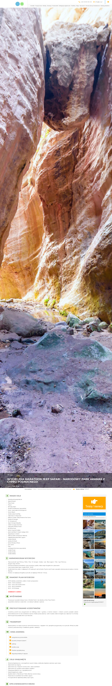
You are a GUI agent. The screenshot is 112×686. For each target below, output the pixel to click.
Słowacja (49, 5)
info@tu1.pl (98, 2)
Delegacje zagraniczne (64, 5)
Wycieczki (82, 5)
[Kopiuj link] (84, 604)
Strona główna (28, 489)
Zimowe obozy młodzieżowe (92, 5)
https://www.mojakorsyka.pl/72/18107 (94, 602)
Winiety (44, 5)
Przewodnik (55, 5)
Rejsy (77, 5)
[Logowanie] (108, 2)
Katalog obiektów (105, 5)
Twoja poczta (38, 5)
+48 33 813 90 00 (86, 2)
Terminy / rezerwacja (94, 506)
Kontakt (32, 5)
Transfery (73, 5)
